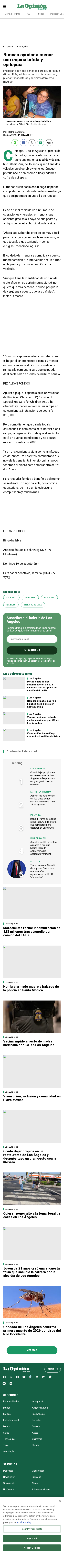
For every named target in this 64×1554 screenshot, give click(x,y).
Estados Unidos (11, 1401)
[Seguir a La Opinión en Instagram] (17, 1377)
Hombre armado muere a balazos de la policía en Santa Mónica (41, 703)
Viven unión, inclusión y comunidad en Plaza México (43, 735)
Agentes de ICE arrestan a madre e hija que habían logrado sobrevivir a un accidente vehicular (43, 848)
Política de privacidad (16, 661)
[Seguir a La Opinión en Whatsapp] (50, 1377)
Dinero (6, 1426)
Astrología (8, 1451)
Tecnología (9, 1439)
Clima (35, 1483)
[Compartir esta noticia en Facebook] (23, 142)
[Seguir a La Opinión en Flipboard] (43, 1377)
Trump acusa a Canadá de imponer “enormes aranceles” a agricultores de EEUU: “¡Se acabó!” (42, 871)
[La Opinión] (32, 6)
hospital (49, 598)
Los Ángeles (22, 46)
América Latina (40, 1407)
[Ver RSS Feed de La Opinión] (11, 1383)
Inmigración (38, 838)
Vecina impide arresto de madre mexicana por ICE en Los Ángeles (43, 720)
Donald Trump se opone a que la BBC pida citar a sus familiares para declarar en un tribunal (43, 823)
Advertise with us (41, 1489)
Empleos (36, 1477)
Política (35, 815)
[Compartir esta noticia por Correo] (40, 142)
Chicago (11, 598)
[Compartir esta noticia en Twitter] (32, 142)
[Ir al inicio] (16, 1369)
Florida (35, 1445)
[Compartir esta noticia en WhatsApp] (14, 142)
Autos (35, 1432)
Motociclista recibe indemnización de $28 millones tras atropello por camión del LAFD (42, 686)
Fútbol (40, 14)
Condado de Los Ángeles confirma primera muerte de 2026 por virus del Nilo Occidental (32, 1330)
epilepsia (30, 598)
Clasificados (38, 1470)
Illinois (10, 605)
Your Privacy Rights (32, 1529)
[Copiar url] (49, 142)
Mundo (7, 1407)
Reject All (32, 1538)
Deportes (37, 1420)
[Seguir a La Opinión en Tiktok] (30, 1377)
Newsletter (9, 1477)
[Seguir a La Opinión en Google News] (37, 1377)
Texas (6, 1445)
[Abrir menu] (4, 6)
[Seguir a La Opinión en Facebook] (4, 1377)
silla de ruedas (33, 605)
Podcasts (8, 1470)
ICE (28, 14)
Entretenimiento (40, 792)
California (37, 1439)
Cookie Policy (24, 1522)
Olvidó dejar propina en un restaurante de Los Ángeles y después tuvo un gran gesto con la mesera (43, 778)
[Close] (60, 1501)
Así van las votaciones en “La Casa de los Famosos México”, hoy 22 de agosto (42, 800)
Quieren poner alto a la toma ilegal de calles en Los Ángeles (31, 1215)
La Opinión (8, 46)
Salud (6, 1432)
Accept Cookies (32, 1548)
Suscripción (9, 1483)
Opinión (36, 1426)
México (7, 1414)
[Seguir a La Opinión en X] (11, 1377)
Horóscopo (8, 1489)
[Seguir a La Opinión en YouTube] (24, 1377)
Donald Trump (12, 14)
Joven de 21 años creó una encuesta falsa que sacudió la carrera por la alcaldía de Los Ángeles (31, 1272)
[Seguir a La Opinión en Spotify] (4, 1383)
